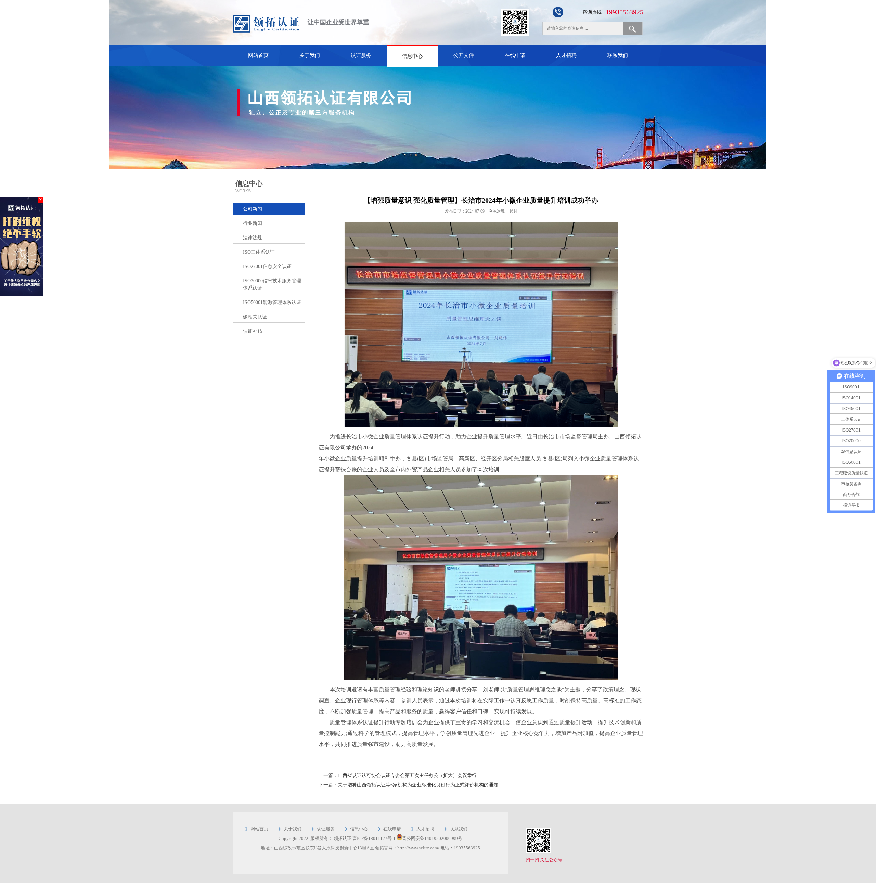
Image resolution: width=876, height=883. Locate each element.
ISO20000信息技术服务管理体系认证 (272, 284)
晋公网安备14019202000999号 (432, 838)
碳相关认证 (255, 316)
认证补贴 (252, 331)
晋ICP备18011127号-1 (374, 838)
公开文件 (463, 55)
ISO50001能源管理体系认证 (272, 302)
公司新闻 (252, 209)
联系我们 (617, 55)
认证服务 (361, 55)
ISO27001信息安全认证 (267, 266)
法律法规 (252, 237)
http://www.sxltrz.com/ (418, 847)
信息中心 (412, 56)
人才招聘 (566, 55)
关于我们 (309, 55)
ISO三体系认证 (259, 252)
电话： (447, 847)
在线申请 (515, 55)
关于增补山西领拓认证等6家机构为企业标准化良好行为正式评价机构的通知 (418, 785)
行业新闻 (252, 223)
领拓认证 (342, 838)
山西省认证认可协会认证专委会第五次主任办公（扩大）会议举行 (407, 775)
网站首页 (258, 55)
